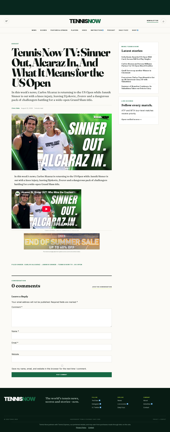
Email (15, 342)
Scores (43, 30)
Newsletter (152, 20)
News (34, 30)
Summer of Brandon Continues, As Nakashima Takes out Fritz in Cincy (136, 87)
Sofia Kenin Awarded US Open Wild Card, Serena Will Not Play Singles (136, 58)
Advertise (147, 404)
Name (15, 331)
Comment (17, 307)
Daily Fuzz (123, 30)
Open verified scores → (131, 119)
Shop (134, 30)
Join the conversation (102, 287)
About (145, 400)
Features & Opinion (59, 30)
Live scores (122, 404)
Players (74, 30)
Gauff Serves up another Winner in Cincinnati (136, 71)
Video (84, 30)
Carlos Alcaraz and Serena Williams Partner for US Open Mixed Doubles (137, 65)
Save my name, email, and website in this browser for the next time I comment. (49, 368)
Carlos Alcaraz (32, 264)
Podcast (111, 30)
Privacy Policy (81, 428)
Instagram (95, 404)
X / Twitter (96, 407)
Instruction (96, 30)
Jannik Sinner (49, 264)
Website (15, 354)
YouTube (95, 400)
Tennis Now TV (65, 264)
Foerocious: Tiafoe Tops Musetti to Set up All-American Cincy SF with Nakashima (137, 79)
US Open (78, 264)
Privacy (156, 419)
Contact (146, 407)
